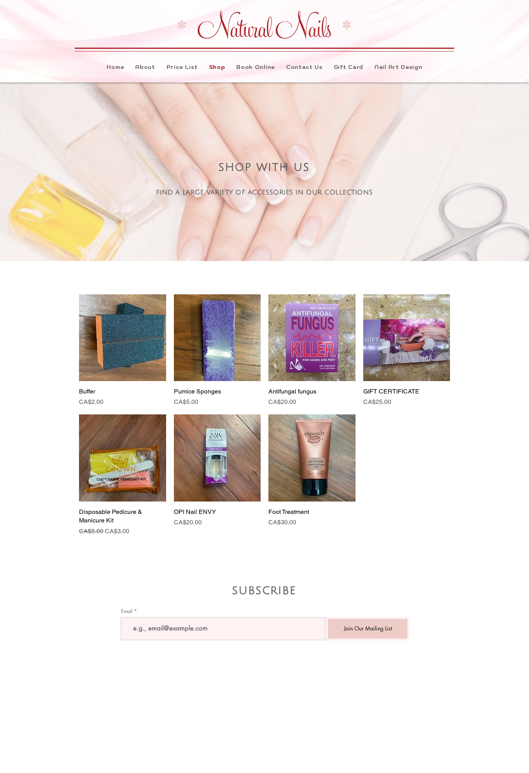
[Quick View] (122, 337)
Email (126, 611)
